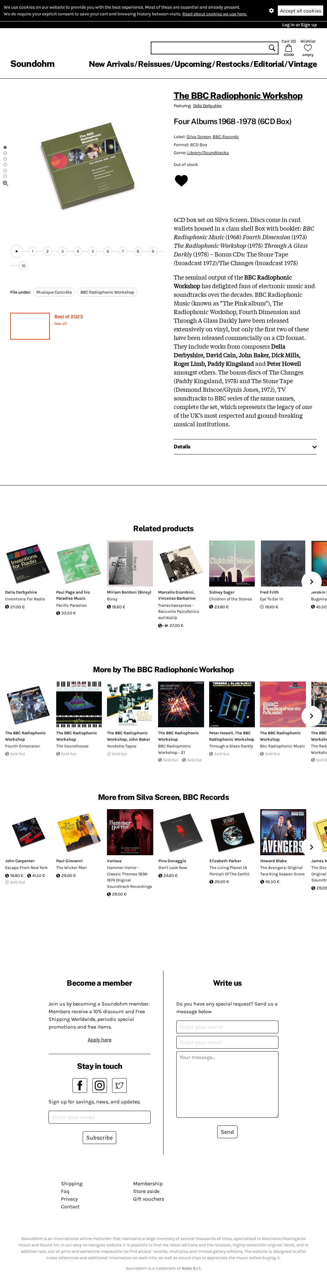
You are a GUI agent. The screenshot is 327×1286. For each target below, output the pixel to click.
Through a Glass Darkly (231, 746)
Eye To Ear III (271, 598)
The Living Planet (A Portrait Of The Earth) (229, 870)
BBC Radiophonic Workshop (107, 292)
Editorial (269, 64)
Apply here (99, 1040)
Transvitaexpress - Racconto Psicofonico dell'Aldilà (178, 611)
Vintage (302, 64)
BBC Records (226, 136)
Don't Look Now (172, 867)
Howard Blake (273, 860)
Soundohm (32, 63)
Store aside (146, 1191)
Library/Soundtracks (208, 152)
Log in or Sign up (299, 25)
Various (114, 860)
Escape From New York (26, 867)
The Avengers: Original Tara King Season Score (282, 870)
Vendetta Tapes (121, 746)
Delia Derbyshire (207, 105)
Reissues (154, 64)
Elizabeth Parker (225, 860)
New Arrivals (111, 64)
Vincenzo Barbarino (176, 598)
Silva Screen (198, 136)
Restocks (232, 64)
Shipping (71, 1183)
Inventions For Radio (25, 598)
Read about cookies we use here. (214, 14)
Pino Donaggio (172, 860)
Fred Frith (269, 592)
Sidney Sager (221, 592)
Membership (148, 1183)
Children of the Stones (230, 598)
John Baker (139, 739)
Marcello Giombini (176, 592)
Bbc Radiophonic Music (282, 746)
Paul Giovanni (69, 860)
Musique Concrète (54, 292)
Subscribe (99, 1137)
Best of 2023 (68, 316)
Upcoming (192, 64)
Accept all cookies (300, 11)
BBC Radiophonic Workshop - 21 (174, 749)
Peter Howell (221, 732)
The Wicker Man (71, 867)
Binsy (112, 598)
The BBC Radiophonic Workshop (238, 95)
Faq (65, 1191)
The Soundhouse (72, 746)
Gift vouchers (148, 1199)
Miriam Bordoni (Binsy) (129, 592)
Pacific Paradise (71, 605)
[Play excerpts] (16, 251)
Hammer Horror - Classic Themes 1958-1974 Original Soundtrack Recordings (129, 877)
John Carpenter (19, 860)
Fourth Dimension (22, 746)
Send (227, 1131)
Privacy (69, 1199)
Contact (70, 1206)
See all (60, 323)
